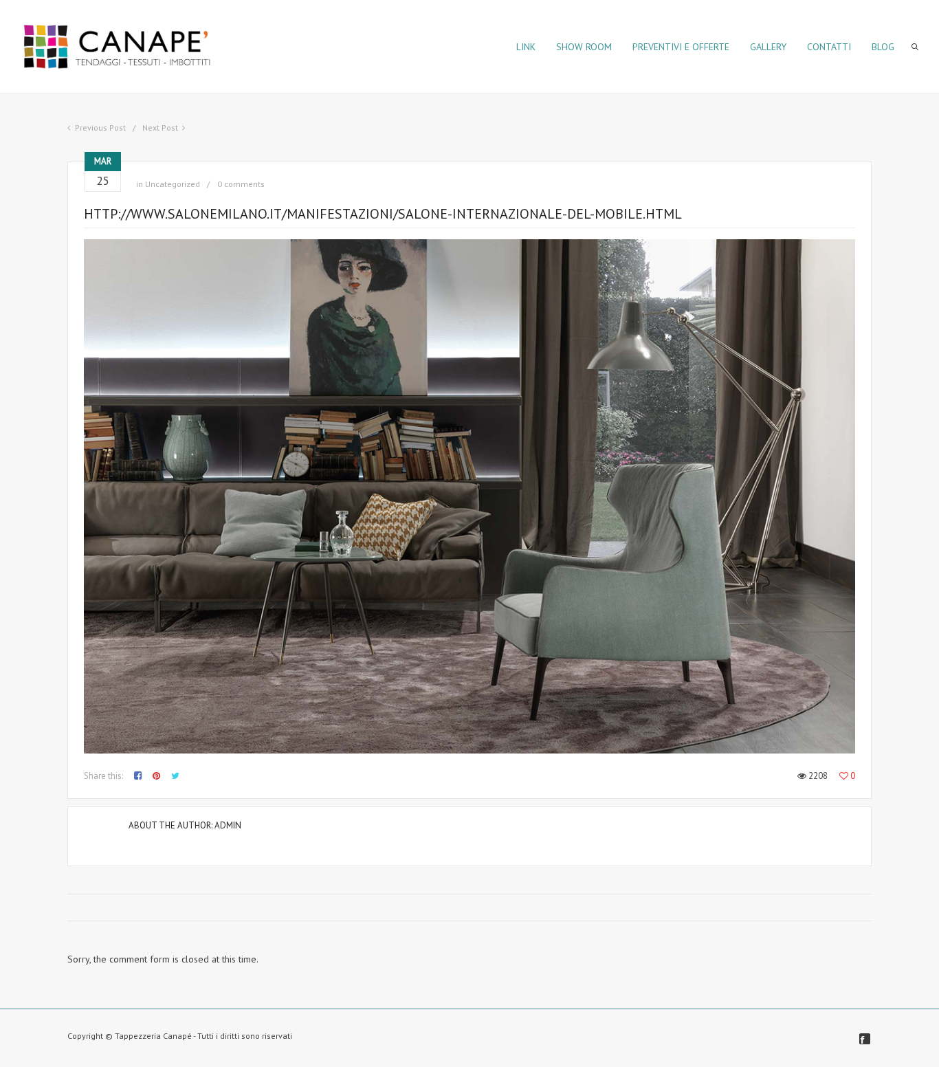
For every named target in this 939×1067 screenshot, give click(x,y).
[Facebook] (865, 1039)
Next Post (160, 127)
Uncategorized (172, 184)
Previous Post (100, 127)
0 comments (241, 184)
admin (227, 825)
